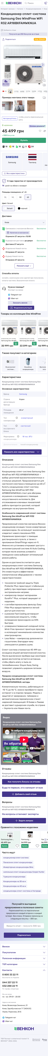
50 (20, 197)
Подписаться (24, 935)
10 (6, 146)
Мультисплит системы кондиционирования (10, 368)
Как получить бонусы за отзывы (24, 781)
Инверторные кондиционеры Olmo (18, 867)
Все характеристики (16, 173)
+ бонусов (8, 135)
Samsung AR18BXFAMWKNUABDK (30, 839)
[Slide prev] (5, 65)
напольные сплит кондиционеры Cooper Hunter (23, 872)
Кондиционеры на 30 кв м (14, 881)
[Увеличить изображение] (44, 80)
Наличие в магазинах (19, 233)
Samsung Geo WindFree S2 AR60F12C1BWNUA (9, 341)
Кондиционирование (33, 9)
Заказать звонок (20, 303)
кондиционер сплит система (16, 858)
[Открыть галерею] (44, 85)
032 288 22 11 (10, 985)
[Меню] (2, 3)
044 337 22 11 (9, 982)
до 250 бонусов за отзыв (24, 34)
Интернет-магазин (8, 9)
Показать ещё (23, 266)
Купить (24, 140)
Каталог (20, 9)
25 (5, 197)
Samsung (12, 162)
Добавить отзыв (10, 30)
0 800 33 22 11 (10, 974)
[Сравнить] (44, 131)
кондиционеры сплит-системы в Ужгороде (22, 891)
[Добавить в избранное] (40, 131)
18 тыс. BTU (27, 436)
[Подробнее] (17, 418)
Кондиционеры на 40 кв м (14, 886)
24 (32, 146)
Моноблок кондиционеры (28, 368)
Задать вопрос (26, 820)
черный (24, 208)
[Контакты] (45, 3)
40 (13, 197)
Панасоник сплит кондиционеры (17, 862)
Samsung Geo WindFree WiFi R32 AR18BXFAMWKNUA (9, 839)
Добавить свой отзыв (25, 794)
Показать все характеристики (19, 452)
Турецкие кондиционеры (14, 877)
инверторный (27, 418)
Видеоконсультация (23, 308)
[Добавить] (16, 343)
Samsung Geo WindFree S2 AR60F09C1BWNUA (28, 341)
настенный (26, 426)
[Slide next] (43, 65)
